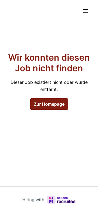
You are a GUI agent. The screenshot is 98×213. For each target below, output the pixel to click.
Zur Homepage (49, 104)
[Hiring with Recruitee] (49, 200)
